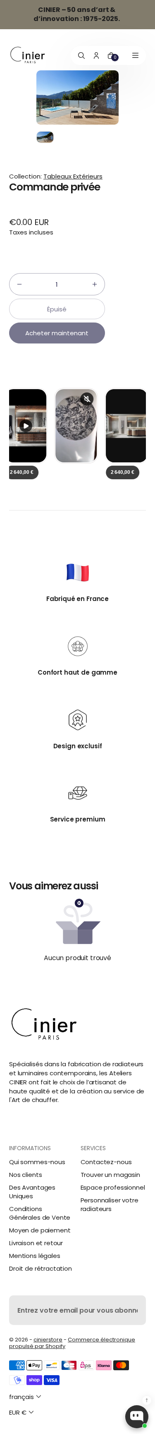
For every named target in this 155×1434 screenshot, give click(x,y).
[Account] (96, 55)
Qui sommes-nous (37, 1162)
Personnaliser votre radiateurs (109, 1204)
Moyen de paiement (39, 1230)
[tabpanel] (47, 139)
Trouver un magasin (110, 1174)
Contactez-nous (106, 1162)
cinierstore (47, 1340)
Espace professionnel (113, 1187)
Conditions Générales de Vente (39, 1213)
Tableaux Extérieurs (73, 176)
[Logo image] (27, 55)
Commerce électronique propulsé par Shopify (72, 1343)
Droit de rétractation (40, 1268)
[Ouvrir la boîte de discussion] (136, 1416)
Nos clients (25, 1174)
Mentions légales (34, 1255)
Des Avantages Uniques (32, 1191)
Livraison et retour (36, 1243)
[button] (19, 284)
